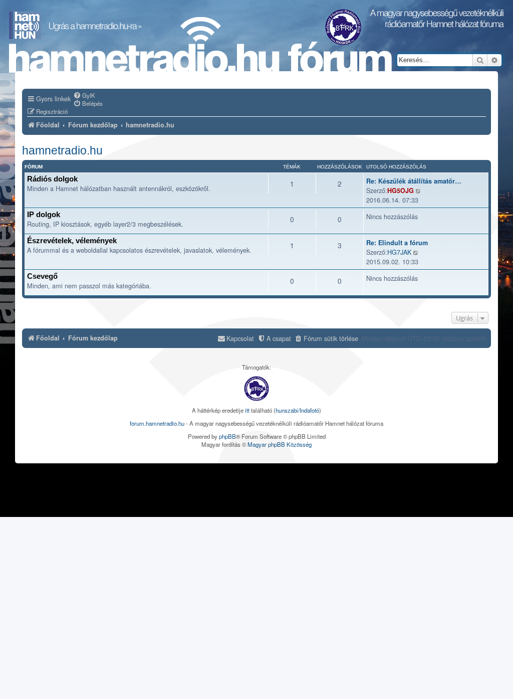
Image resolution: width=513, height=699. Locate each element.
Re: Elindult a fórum (397, 242)
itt (247, 410)
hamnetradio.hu (62, 150)
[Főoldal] (200, 45)
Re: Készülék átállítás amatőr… (413, 181)
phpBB (227, 436)
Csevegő (42, 276)
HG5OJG (400, 190)
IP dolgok (43, 214)
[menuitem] (84, 95)
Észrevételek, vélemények (72, 240)
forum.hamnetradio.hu (157, 423)
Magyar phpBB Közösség (279, 444)
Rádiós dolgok (52, 178)
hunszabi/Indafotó (297, 410)
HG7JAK (399, 252)
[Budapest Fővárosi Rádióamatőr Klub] (256, 388)
